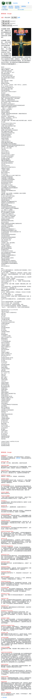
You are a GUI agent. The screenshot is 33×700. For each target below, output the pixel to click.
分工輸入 (4, 7)
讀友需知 (11, 6)
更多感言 (5, 697)
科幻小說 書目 (21, 9)
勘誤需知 (17, 6)
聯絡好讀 (17, 7)
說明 (19, 17)
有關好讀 (4, 6)
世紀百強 (15, 3)
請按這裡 (18, 458)
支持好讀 (11, 7)
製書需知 (23, 6)
